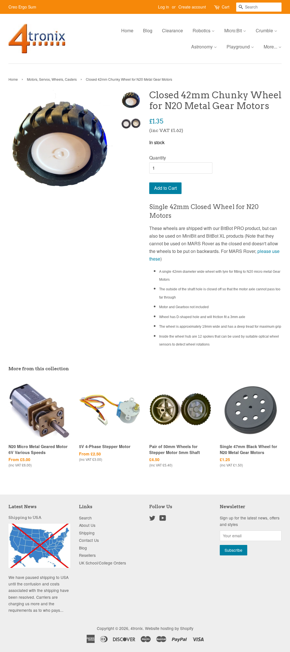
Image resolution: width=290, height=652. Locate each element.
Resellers (87, 555)
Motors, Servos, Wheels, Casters (52, 79)
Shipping (87, 533)
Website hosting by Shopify (169, 628)
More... (271, 46)
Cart (225, 7)
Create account (192, 7)
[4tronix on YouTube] (162, 519)
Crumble (265, 30)
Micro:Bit (233, 30)
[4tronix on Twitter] (152, 519)
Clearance (172, 30)
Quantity (157, 157)
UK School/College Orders (102, 563)
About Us (87, 525)
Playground (239, 46)
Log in (163, 7)
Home (127, 30)
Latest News (22, 506)
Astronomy (202, 46)
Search (85, 518)
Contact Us (89, 540)
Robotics (202, 30)
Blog (147, 30)
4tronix (137, 628)
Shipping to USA (25, 517)
